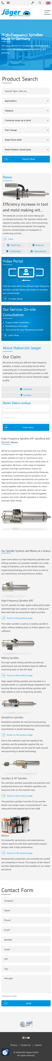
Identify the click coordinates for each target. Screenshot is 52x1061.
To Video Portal (15, 298)
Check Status (28, 427)
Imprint (38, 1045)
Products (39, 245)
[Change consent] (5, 1052)
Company (27, 389)
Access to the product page (19, 618)
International (40, 251)
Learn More (13, 335)
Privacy (14, 1045)
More (10, 239)
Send (28, 1003)
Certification (15, 251)
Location (27, 395)
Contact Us (26, 1045)
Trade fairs (15, 245)
